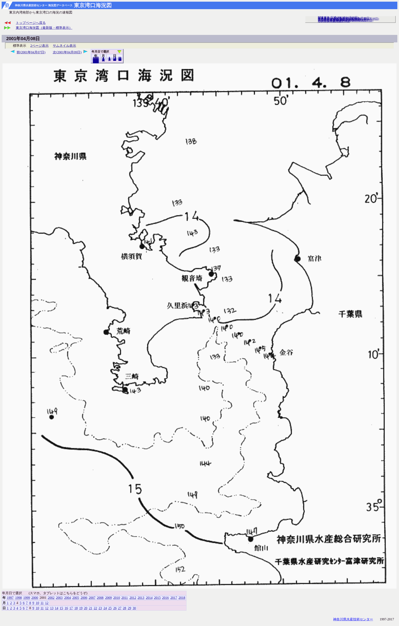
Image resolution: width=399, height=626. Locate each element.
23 (100, 608)
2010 (116, 597)
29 (129, 608)
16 (66, 608)
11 (42, 603)
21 (90, 608)
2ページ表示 (39, 45)
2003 (59, 597)
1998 (18, 597)
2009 (108, 597)
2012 (132, 597)
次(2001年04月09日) (67, 52)
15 (61, 608)
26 (115, 608)
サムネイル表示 (64, 45)
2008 (100, 597)
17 (71, 608)
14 (56, 608)
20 (114, 59)
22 (95, 608)
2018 (96, 62)
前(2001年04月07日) (31, 52)
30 (119, 59)
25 (110, 608)
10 (109, 59)
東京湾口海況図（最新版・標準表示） (44, 28)
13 (51, 608)
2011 (124, 597)
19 (81, 608)
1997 (10, 597)
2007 (92, 597)
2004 (67, 597)
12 (103, 60)
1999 (26, 597)
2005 (75, 597)
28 (124, 608)
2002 (51, 597)
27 (119, 608)
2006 (84, 597)
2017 (173, 597)
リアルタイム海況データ (334, 21)
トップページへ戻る (31, 23)
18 (76, 608)
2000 (34, 597)
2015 (157, 597)
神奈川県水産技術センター (353, 619)
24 (105, 608)
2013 (141, 597)
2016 (165, 597)
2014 (149, 597)
